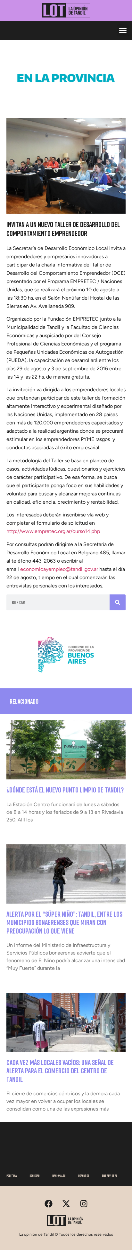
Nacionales (58, 1175)
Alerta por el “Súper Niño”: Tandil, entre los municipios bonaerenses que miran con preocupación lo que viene (64, 922)
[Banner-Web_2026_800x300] (66, 675)
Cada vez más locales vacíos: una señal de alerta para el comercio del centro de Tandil (60, 1070)
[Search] (118, 602)
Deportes (83, 1175)
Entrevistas (109, 1175)
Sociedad (34, 1175)
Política (11, 1175)
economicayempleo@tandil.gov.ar (59, 569)
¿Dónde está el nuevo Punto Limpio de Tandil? (65, 789)
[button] (123, 30)
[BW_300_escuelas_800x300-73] (66, 98)
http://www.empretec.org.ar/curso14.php (53, 531)
